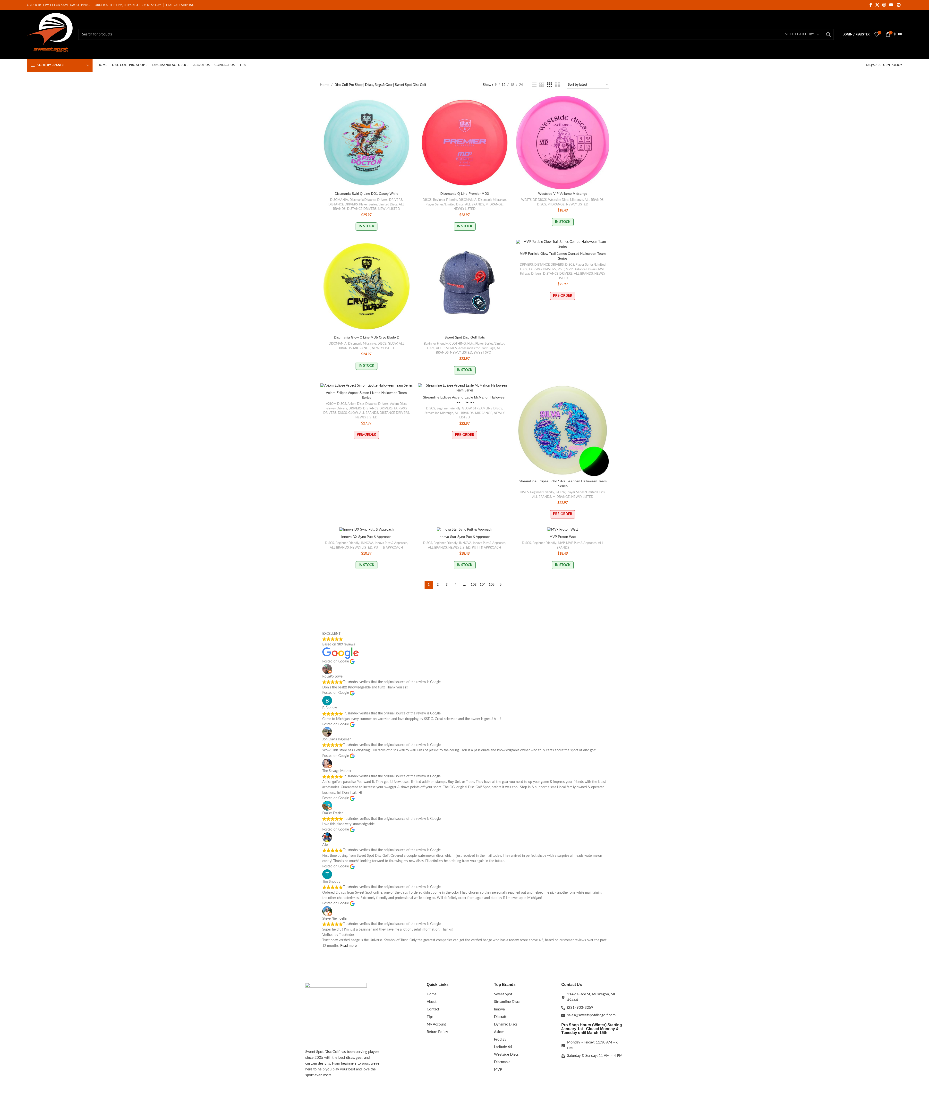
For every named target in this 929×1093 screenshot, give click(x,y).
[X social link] (877, 5)
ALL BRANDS (474, 204)
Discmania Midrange (492, 200)
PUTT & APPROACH (388, 547)
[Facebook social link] (871, 5)
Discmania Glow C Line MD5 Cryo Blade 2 (366, 337)
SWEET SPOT (483, 352)
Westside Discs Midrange (565, 200)
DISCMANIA (339, 200)
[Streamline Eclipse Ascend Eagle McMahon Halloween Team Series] (464, 388)
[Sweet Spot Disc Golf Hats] (464, 286)
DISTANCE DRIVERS (343, 204)
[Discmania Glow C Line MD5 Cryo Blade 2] (366, 286)
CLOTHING (457, 343)
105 (491, 584)
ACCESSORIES (446, 348)
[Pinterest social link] (898, 5)
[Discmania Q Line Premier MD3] (464, 142)
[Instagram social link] (884, 5)
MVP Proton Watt (563, 537)
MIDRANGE (494, 204)
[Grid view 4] (557, 85)
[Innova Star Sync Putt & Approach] (464, 529)
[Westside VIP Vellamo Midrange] (562, 142)
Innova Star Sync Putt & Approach (465, 537)
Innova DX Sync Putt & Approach (366, 537)
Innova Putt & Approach (391, 543)
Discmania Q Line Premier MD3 (464, 193)
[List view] (534, 85)
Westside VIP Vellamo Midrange (562, 193)
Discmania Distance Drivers (368, 200)
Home (324, 85)
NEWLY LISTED (389, 209)
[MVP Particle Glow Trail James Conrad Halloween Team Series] (562, 244)
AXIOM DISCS (336, 404)
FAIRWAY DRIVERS (542, 269)
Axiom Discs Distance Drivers (368, 404)
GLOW (392, 343)
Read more (348, 946)
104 (483, 584)
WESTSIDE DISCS (534, 200)
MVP (560, 269)
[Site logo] (50, 34)
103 (474, 584)
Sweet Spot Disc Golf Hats (464, 337)
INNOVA (367, 543)
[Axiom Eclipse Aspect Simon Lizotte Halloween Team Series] (366, 385)
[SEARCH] (828, 34)
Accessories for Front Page (476, 348)
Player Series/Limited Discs (378, 204)
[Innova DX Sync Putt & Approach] (366, 529)
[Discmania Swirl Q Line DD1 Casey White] (366, 142)
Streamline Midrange (439, 413)
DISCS (427, 200)
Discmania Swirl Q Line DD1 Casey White (366, 193)
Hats (470, 343)
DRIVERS (395, 200)
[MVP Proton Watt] (562, 529)
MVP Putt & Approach (581, 543)
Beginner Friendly (445, 200)
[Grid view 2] (541, 85)
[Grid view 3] (549, 85)
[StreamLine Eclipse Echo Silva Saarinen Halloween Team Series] (562, 430)
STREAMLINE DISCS (487, 408)
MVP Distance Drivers (581, 269)
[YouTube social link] (891, 5)
